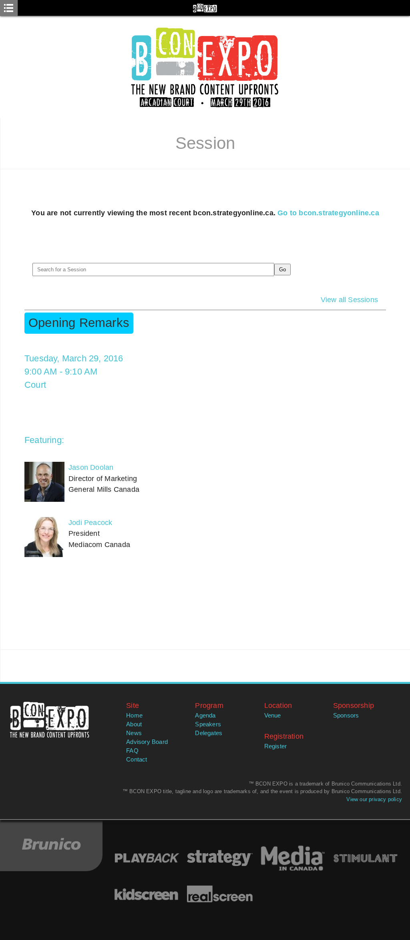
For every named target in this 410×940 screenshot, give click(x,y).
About (134, 724)
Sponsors (346, 715)
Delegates (208, 733)
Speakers (208, 724)
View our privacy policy (374, 799)
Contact (136, 759)
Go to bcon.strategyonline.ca (328, 212)
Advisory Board (147, 742)
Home (134, 715)
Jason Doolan (90, 467)
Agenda (205, 715)
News (134, 733)
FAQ (132, 751)
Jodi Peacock (90, 522)
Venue (272, 715)
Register (275, 746)
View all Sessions (349, 299)
